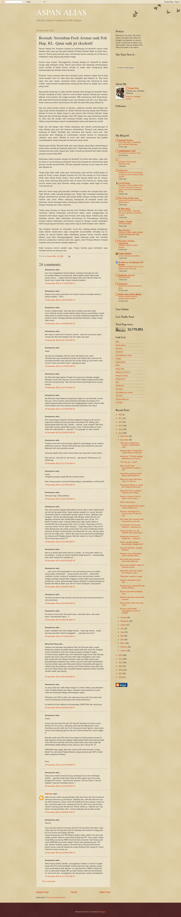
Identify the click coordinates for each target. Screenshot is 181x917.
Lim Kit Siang (124, 183)
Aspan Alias (52, 256)
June (122, 632)
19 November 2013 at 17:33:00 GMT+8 (60, 283)
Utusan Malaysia (122, 399)
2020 (120, 415)
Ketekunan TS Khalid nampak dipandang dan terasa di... (131, 457)
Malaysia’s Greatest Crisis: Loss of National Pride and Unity (130, 268)
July (122, 629)
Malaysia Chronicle (123, 372)
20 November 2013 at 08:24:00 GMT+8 (60, 677)
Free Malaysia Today (124, 355)
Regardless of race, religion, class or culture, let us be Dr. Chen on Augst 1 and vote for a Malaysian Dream (130, 188)
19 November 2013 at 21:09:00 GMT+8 (60, 366)
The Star (119, 396)
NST (117, 382)
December (124, 436)
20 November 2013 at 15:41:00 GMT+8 (60, 786)
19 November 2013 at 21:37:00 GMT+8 (60, 388)
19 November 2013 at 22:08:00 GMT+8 (60, 433)
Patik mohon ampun (127, 502)
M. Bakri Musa (124, 209)
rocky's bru (123, 170)
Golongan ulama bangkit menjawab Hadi (127, 163)
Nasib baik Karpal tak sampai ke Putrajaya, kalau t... (131, 572)
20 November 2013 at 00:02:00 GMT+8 (60, 561)
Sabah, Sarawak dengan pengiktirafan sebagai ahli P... (132, 543)
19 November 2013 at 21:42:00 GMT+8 (60, 409)
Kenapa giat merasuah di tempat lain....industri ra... (131, 537)
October (123, 618)
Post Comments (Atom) (56, 897)
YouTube (119, 403)
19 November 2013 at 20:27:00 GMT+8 (60, 340)
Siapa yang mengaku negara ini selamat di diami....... (132, 566)
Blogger (102, 912)
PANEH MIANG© (125, 254)
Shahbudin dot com (126, 275)
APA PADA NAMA (124, 224)
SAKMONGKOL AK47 (127, 151)
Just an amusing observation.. (129, 256)
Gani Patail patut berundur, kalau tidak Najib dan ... (130, 560)
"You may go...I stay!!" (128, 462)
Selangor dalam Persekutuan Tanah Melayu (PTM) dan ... (131, 452)
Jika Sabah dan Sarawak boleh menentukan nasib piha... (132, 520)
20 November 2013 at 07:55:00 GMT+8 (60, 636)
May (122, 636)
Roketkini (119, 389)
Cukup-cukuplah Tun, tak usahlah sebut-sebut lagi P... (132, 532)
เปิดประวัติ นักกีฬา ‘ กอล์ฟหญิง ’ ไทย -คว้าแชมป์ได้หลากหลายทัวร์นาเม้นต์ (130, 213)
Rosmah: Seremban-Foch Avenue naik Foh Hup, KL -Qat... (131, 514)
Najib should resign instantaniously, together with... (130, 468)
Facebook (119, 352)
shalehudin (123, 284)
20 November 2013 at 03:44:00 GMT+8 (60, 603)
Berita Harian (121, 345)
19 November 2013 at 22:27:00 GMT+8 (60, 463)
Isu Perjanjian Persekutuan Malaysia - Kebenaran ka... (131, 526)
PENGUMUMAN (124, 277)
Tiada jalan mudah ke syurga (131, 576)
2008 (120, 670)
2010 (120, 663)
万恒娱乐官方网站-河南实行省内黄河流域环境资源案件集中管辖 (130, 233)
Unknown (49, 794)
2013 (120, 433)
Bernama (119, 349)
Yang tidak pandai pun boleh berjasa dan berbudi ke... (131, 475)
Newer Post (42, 892)
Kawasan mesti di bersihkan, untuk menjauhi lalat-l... (131, 555)
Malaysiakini (120, 379)
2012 (120, 655)
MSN (118, 365)
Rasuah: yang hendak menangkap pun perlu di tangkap (130, 611)
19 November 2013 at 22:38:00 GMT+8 (60, 485)
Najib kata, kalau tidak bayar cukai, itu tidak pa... (131, 480)
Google (118, 359)
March (123, 643)
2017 (120, 418)
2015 (120, 426)
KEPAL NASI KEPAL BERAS (130, 295)
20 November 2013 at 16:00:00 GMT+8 (60, 812)
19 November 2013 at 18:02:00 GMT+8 (60, 300)
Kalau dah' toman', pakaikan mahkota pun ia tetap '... (130, 492)
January (123, 651)
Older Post (104, 892)
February (124, 647)
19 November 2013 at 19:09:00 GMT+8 (60, 324)
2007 (120, 674)
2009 (120, 666)
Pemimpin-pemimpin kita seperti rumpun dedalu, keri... (132, 507)
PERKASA (120, 386)
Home (74, 892)
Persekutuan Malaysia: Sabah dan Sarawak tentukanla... (131, 486)
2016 (120, 422)
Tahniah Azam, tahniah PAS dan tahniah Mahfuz (132, 587)
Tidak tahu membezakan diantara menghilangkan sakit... (130, 445)
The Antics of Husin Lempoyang (126, 242)
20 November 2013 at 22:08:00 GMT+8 (60, 853)
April (122, 640)
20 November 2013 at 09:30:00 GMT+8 (60, 708)
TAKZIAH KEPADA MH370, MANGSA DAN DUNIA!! (128, 298)
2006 (120, 677)
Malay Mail (120, 369)
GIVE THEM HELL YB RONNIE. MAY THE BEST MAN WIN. (129, 143)
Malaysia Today (122, 376)
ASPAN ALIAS (61, 12)
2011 (120, 659)
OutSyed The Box (125, 140)
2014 (120, 429)
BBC (117, 342)
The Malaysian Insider (124, 392)
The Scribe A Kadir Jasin (128, 198)
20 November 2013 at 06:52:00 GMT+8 (60, 620)
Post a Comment (48, 881)
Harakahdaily (121, 362)
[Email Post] (68, 256)
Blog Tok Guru (124, 230)
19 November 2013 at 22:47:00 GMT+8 (60, 499)
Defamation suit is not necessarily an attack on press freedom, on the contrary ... (130, 175)
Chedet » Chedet (125, 222)
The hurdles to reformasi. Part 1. (129, 153)
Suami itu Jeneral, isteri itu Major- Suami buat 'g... (130, 497)
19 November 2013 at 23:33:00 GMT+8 (60, 542)
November (124, 440)
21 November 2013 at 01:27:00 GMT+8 (60, 876)
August (123, 625)
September (124, 621)
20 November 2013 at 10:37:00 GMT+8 (60, 765)
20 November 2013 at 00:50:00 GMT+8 (60, 587)
